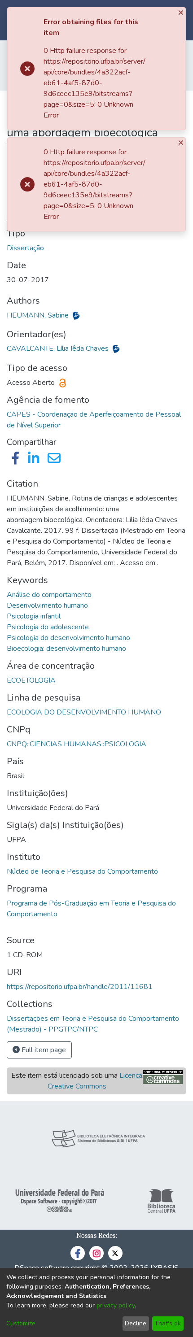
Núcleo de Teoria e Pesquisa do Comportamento (82, 871)
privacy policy (115, 1305)
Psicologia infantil (34, 616)
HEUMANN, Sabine (38, 315)
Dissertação (25, 248)
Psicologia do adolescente (48, 627)
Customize (20, 1323)
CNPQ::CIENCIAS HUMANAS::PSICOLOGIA (76, 744)
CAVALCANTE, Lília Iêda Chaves (58, 348)
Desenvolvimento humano (47, 605)
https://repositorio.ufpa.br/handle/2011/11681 (80, 987)
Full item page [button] (43, 1050)
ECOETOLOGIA (31, 680)
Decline (135, 1323)
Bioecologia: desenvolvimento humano (66, 648)
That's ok (167, 1323)
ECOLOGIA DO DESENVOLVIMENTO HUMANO (84, 712)
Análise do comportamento (49, 595)
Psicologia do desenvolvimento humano (68, 638)
